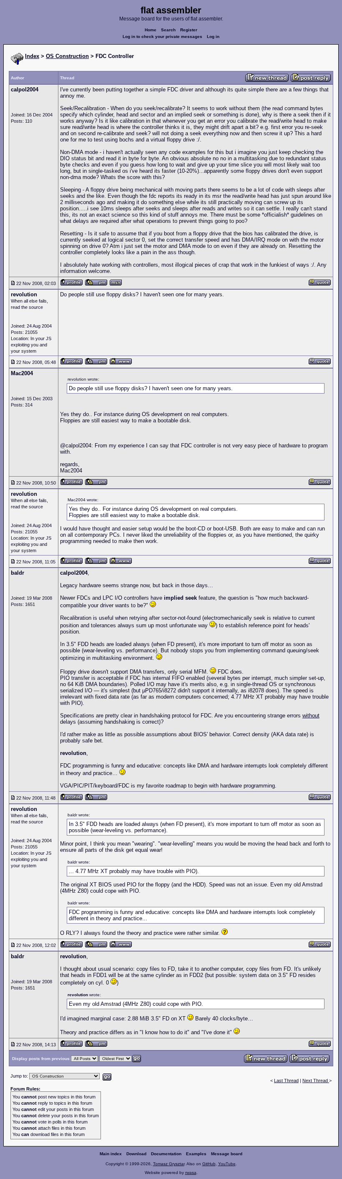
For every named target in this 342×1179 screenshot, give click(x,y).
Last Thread (286, 1080)
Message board (226, 1153)
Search (168, 30)
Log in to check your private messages (162, 36)
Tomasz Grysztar (168, 1163)
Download (136, 1153)
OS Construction (67, 56)
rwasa (190, 1172)
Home (150, 30)
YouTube (227, 1163)
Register (188, 30)
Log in (213, 36)
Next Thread (315, 1080)
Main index (111, 1153)
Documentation (166, 1153)
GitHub (209, 1163)
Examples (196, 1153)
